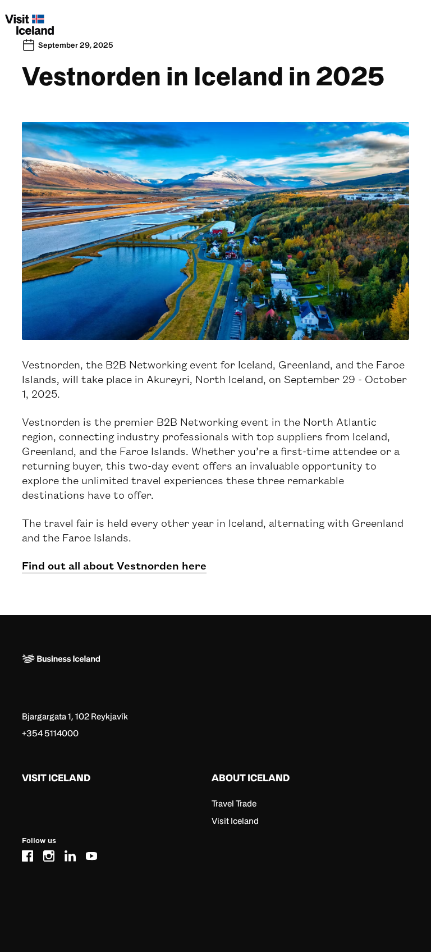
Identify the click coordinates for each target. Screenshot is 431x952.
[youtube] (91, 854)
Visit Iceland (235, 821)
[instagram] (48, 854)
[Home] (211, 676)
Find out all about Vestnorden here (114, 565)
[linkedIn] (70, 854)
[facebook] (27, 854)
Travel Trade (234, 803)
